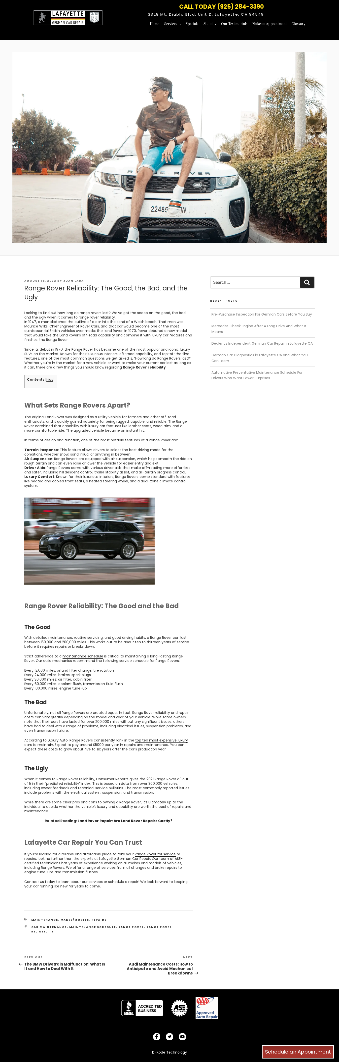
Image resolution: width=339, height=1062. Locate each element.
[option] (142, 1008)
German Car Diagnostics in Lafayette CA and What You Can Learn (259, 358)
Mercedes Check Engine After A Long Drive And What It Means (258, 328)
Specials (192, 23)
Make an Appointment (269, 23)
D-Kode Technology (169, 1052)
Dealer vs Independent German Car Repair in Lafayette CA (262, 343)
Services (170, 23)
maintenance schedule (92, 927)
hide (49, 379)
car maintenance (49, 927)
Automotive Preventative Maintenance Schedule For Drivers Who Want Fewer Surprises (257, 375)
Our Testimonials (234, 23)
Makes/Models (75, 920)
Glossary (298, 23)
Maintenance (44, 920)
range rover (131, 927)
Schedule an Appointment (298, 1051)
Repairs (99, 920)
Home (154, 23)
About (208, 23)
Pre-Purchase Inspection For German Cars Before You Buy (261, 314)
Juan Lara (73, 281)
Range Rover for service (155, 854)
